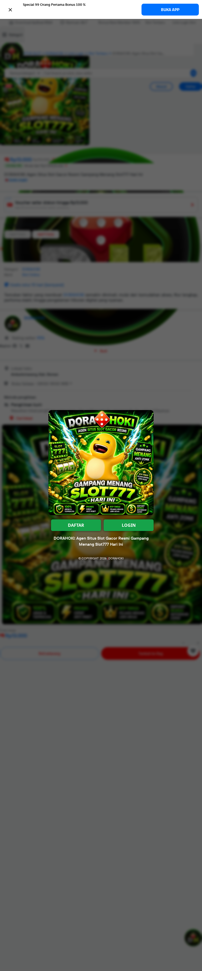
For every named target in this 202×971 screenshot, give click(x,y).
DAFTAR (76, 525)
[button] (101, 9)
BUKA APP (170, 9)
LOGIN (129, 525)
